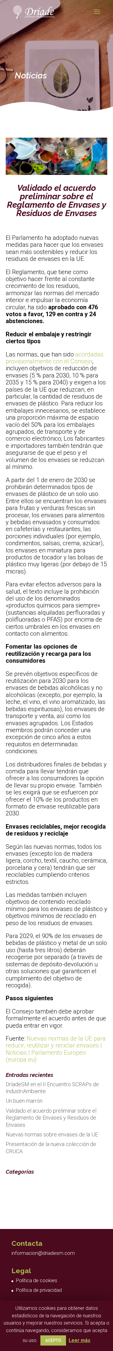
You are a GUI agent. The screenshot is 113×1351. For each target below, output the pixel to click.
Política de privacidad (39, 1290)
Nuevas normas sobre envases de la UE (52, 1134)
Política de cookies (36, 1280)
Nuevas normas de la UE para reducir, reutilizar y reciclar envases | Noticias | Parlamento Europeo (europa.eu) (56, 1049)
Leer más (79, 1340)
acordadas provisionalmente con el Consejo (54, 358)
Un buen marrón (24, 1101)
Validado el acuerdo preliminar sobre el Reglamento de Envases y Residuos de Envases (51, 1118)
